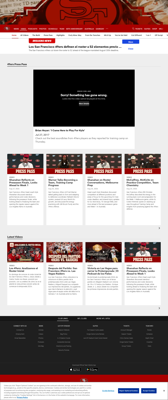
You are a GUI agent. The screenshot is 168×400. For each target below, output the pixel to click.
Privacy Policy (22, 397)
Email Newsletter (20, 338)
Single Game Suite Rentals (95, 334)
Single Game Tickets (126, 342)
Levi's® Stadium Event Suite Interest (95, 338)
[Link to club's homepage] (7, 28)
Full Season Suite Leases (95, 330)
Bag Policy (63, 334)
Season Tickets (126, 334)
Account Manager (126, 330)
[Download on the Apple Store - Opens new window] (75, 370)
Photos (40, 338)
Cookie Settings (108, 391)
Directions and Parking (63, 346)
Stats (149, 346)
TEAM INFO (149, 326)
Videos (41, 334)
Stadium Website (63, 330)
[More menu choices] (107, 29)
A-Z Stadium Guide (63, 338)
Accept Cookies (149, 391)
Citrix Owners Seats (126, 338)
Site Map (41, 346)
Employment (20, 334)
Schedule (149, 334)
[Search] (133, 28)
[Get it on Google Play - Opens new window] (92, 371)
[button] (84, 103)
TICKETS (126, 326)
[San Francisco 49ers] (84, 381)
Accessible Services (63, 342)
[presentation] (160, 228)
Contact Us (20, 330)
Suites (95, 326)
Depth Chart (149, 338)
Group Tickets (126, 346)
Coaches (149, 342)
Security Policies (63, 350)
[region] (84, 391)
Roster (149, 330)
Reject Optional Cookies (128, 391)
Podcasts (41, 342)
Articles (40, 330)
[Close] (130, 48)
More (130, 42)
